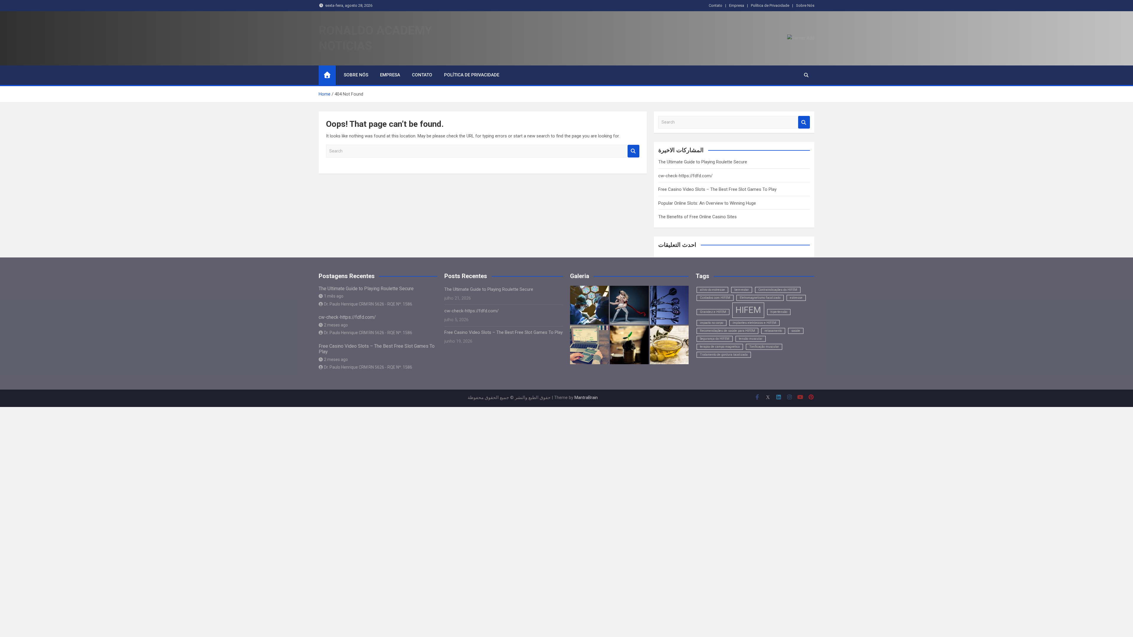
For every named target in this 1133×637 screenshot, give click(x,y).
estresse (796, 298)
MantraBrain (586, 397)
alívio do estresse (712, 290)
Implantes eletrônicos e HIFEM (754, 323)
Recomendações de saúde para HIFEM (727, 331)
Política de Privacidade (770, 5)
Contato (715, 5)
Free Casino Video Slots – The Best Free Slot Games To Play (717, 189)
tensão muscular (750, 339)
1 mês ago (333, 296)
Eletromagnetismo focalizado (760, 298)
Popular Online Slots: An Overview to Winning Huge (707, 203)
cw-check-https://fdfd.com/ (685, 175)
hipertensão (778, 312)
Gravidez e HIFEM (713, 312)
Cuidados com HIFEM (715, 298)
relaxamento (773, 331)
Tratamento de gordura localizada (724, 355)
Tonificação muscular (764, 347)
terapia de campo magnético (720, 347)
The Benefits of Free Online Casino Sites (697, 216)
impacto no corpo (711, 323)
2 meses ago (336, 325)
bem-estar (741, 290)
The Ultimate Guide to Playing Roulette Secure (702, 162)
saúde (795, 331)
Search (633, 151)
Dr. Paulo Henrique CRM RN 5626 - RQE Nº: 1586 (368, 304)
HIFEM (748, 310)
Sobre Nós (805, 5)
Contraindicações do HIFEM (777, 290)
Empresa (736, 5)
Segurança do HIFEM (714, 339)
